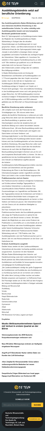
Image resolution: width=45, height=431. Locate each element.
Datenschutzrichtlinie (23, 394)
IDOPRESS (16, 18)
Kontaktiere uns (34, 419)
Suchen (37, 405)
